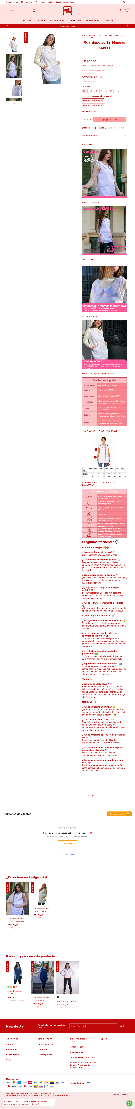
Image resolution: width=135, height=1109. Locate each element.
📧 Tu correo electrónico (86, 553)
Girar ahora (96, 569)
